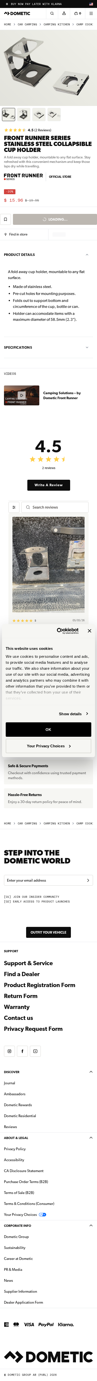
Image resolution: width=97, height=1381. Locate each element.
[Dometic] (17, 13)
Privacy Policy (15, 1149)
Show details (70, 714)
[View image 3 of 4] (39, 114)
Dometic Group (32, 1236)
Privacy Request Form (33, 1028)
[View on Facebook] (22, 1051)
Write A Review (49, 485)
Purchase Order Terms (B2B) (26, 1182)
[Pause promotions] (7, 4)
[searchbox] (58, 507)
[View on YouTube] (35, 1051)
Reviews (10, 1127)
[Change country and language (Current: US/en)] (91, 4)
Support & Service (28, 963)
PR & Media (28, 1269)
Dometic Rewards (18, 1105)
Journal (9, 1083)
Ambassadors (14, 1094)
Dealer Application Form (39, 1302)
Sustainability (14, 1247)
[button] (16, 234)
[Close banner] (89, 631)
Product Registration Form (39, 985)
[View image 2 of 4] (23, 114)
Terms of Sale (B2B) (19, 1193)
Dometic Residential (35, 1115)
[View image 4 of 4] (54, 114)
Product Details (19, 255)
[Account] (64, 13)
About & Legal (16, 1138)
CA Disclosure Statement (24, 1171)
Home (7, 24)
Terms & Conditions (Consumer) (29, 1203)
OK (48, 729)
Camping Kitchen (57, 24)
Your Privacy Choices (46, 746)
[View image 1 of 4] (8, 114)
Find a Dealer (22, 974)
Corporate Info (17, 1226)
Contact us (18, 1017)
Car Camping (27, 24)
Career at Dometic (34, 1258)
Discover (11, 1072)
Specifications (18, 347)
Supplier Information (20, 1291)
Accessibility (14, 1160)
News (24, 1280)
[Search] (52, 13)
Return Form (21, 996)
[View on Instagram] (9, 1051)
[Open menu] (91, 13)
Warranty (17, 1006)
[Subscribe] (88, 880)
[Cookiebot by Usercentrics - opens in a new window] (59, 631)
